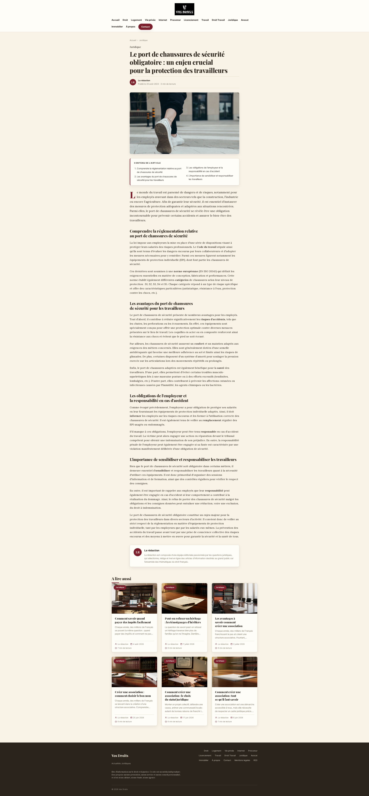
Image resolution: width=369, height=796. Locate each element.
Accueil (115, 20)
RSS (255, 760)
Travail (205, 20)
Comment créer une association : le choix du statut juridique (178, 695)
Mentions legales (242, 760)
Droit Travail (218, 20)
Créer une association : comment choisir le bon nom (133, 694)
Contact (145, 26)
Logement (136, 20)
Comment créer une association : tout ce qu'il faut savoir (228, 695)
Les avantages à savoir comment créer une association (228, 622)
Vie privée (150, 20)
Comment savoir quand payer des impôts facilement (133, 620)
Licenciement (191, 20)
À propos (130, 26)
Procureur (175, 20)
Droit (125, 20)
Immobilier (117, 26)
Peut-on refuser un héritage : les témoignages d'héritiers (183, 620)
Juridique (233, 20)
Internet (163, 20)
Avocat (244, 20)
